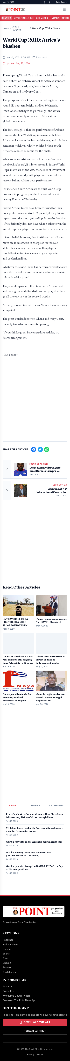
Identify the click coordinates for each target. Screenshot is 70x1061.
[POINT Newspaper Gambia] (44, 2)
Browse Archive (35, 1031)
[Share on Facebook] (33, 449)
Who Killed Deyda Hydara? (17, 995)
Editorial (7, 949)
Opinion (7, 962)
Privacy (30, 1054)
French (6, 958)
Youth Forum (9, 972)
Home (6, 28)
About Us (7, 986)
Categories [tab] (56, 805)
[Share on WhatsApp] (46, 449)
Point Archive (61, 2)
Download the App (36, 1022)
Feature (7, 967)
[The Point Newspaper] (49, 2)
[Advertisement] (35, 400)
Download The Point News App (19, 1000)
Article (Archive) (17, 28)
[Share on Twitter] (40, 449)
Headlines (8, 939)
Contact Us (8, 991)
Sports (6, 953)
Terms (40, 1054)
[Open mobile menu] (64, 9)
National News (10, 944)
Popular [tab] (35, 805)
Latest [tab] (13, 805)
